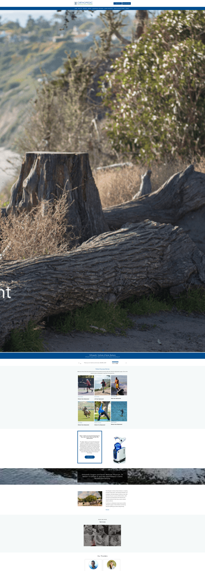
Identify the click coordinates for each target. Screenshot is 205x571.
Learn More (90, 457)
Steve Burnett (113, 422)
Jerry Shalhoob (114, 396)
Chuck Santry (80, 396)
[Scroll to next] (126, 363)
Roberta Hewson (97, 422)
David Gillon (96, 396)
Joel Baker (80, 422)
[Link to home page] (81, 3)
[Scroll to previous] (79, 363)
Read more (107, 509)
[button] (100, 350)
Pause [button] (80, 363)
